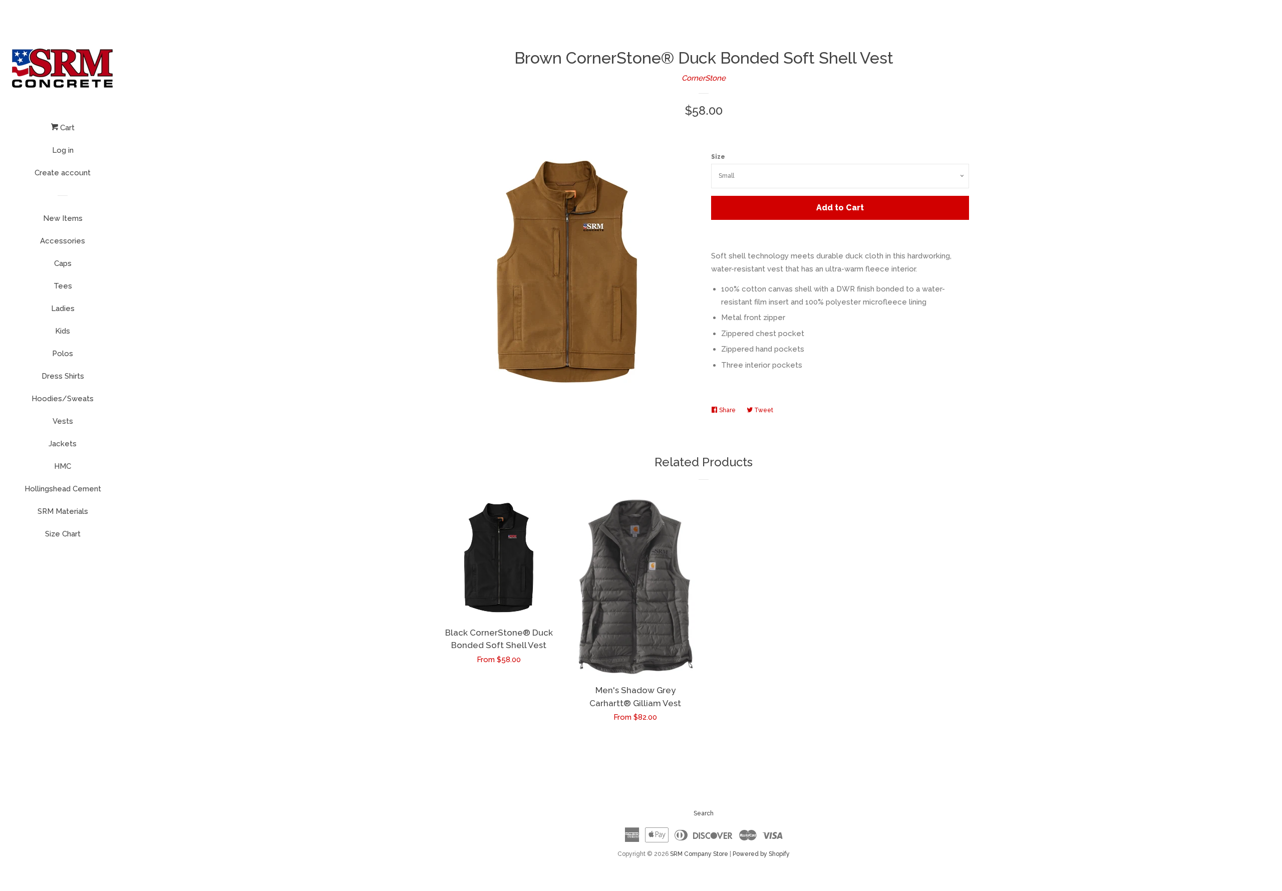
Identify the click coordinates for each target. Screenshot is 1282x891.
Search (704, 813)
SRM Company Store (699, 853)
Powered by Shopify (761, 853)
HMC (62, 466)
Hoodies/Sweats (63, 398)
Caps (63, 263)
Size (718, 156)
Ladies (63, 308)
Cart (66, 127)
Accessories (62, 240)
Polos (62, 353)
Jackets (63, 443)
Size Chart (63, 533)
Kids (62, 331)
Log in (63, 150)
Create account (63, 172)
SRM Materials (63, 511)
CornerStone (704, 78)
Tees (63, 285)
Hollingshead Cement (63, 488)
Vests (63, 421)
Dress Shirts (63, 376)
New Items (63, 218)
